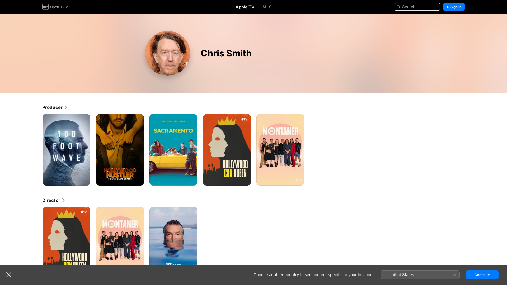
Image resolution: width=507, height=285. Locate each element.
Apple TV (245, 7)
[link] (55, 107)
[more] (84, 179)
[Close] (8, 274)
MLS (266, 7)
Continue (482, 275)
